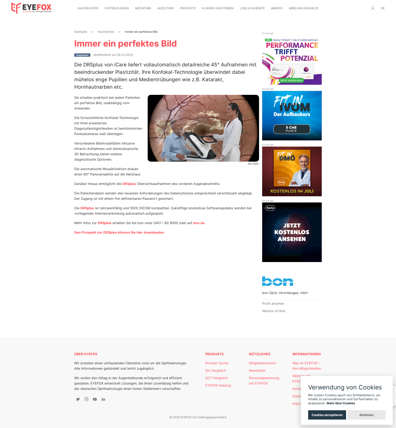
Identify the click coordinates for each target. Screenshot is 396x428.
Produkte (188, 8)
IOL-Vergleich (215, 370)
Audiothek (165, 8)
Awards (277, 8)
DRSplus (87, 208)
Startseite (80, 31)
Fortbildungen (117, 8)
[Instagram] (86, 399)
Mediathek (143, 8)
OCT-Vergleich (216, 378)
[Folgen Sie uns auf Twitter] (78, 399)
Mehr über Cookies (341, 403)
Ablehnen (366, 415)
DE (383, 8)
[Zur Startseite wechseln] (31, 8)
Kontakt (298, 389)
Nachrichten (88, 8)
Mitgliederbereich (262, 363)
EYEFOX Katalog (218, 385)
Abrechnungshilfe (303, 8)
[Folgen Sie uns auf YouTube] (95, 399)
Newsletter (257, 370)
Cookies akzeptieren (327, 415)
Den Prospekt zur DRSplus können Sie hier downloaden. (119, 232)
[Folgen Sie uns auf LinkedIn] (103, 399)
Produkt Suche (216, 363)
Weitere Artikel (273, 311)
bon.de (199, 223)
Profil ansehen (273, 303)
